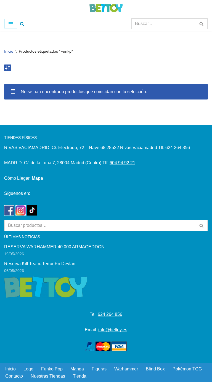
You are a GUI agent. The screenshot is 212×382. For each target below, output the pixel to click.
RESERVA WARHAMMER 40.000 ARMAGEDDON (54, 246)
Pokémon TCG (187, 369)
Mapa (37, 178)
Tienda (79, 376)
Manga (77, 369)
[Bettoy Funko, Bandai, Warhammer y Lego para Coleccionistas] (106, 8)
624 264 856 (110, 314)
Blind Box (155, 369)
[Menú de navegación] (10, 23)
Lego (28, 369)
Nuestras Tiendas (48, 376)
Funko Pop (52, 369)
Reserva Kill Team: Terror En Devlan (39, 263)
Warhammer (126, 369)
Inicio (8, 51)
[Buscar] (22, 24)
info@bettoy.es (112, 329)
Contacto (14, 376)
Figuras (99, 369)
